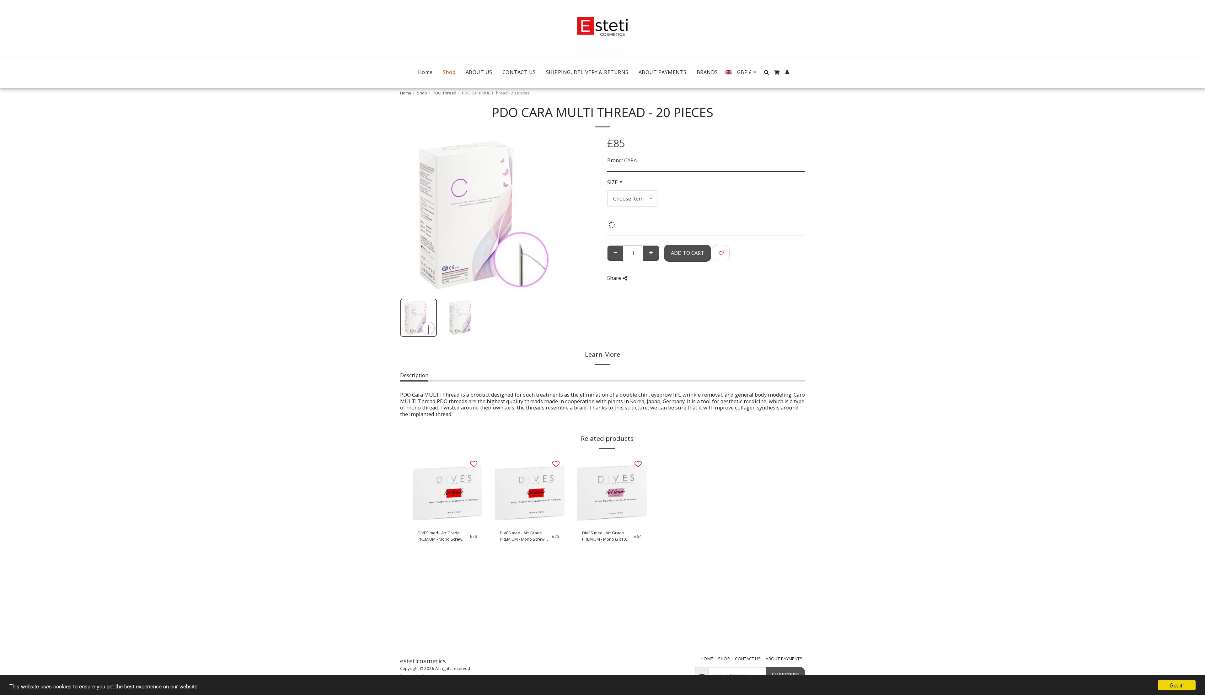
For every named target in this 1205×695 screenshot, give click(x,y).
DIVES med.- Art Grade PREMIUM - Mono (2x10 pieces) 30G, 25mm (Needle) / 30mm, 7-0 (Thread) (604, 536)
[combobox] (632, 198)
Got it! (1177, 685)
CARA (630, 160)
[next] (547, 215)
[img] (447, 490)
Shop (422, 93)
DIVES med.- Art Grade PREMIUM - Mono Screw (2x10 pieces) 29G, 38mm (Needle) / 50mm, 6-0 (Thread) (442, 536)
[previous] (410, 215)
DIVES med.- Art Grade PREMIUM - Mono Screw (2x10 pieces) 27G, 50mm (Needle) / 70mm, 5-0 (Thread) (524, 536)
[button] (766, 72)
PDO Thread (444, 93)
